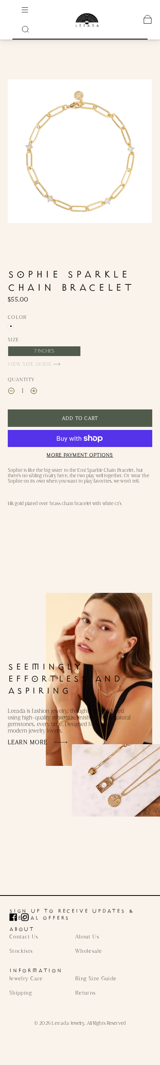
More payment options (80, 455)
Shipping (20, 992)
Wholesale (88, 950)
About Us (87, 936)
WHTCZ (10, 326)
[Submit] (25, 29)
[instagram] (27, 917)
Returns (85, 992)
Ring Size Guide (96, 978)
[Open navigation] (30, 9)
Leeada (61, 1023)
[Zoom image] (80, 151)
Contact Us (23, 936)
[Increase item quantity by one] (33, 391)
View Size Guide (30, 364)
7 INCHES (44, 351)
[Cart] (147, 19)
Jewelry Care (26, 978)
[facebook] (15, 917)
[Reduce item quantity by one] (11, 391)
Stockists (21, 950)
